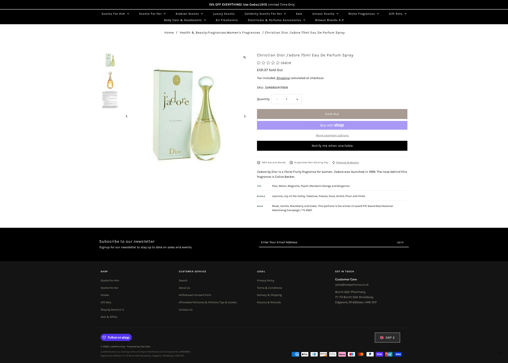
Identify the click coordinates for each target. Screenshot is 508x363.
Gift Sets (106, 302)
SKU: (260, 87)
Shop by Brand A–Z (112, 309)
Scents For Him (110, 280)
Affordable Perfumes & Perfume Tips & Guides (208, 302)
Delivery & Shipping (269, 295)
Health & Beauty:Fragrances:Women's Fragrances (220, 32)
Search (183, 280)
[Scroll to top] (499, 352)
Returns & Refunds (269, 302)
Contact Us (185, 309)
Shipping (283, 78)
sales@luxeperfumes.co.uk (352, 284)
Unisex (105, 295)
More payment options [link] (332, 135)
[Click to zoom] (244, 57)
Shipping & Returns (347, 162)
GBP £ (390, 337)
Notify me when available (332, 146)
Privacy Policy (265, 280)
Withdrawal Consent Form (195, 295)
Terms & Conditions (269, 288)
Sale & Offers (109, 317)
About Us (184, 288)
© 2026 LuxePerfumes (113, 346)
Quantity (263, 99)
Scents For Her (109, 288)
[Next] (244, 116)
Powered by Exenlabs (138, 346)
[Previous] (126, 116)
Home (169, 32)
